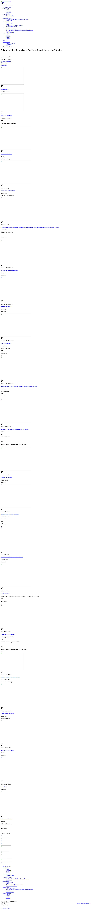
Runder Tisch (4, 786)
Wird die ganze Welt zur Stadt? (8, 190)
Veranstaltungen (9, 23)
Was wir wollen (6, 14)
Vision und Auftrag (10, 15)
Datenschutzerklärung (5, 908)
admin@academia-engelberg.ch (83, 903)
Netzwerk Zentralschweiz (11, 26)
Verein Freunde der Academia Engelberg (14, 25)
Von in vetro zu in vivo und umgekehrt (9, 270)
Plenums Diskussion (5, 593)
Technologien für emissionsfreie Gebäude (10, 514)
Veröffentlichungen (10, 32)
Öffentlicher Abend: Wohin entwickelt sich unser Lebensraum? (15, 429)
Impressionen (8, 44)
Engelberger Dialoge (7, 18)
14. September (4, 65)
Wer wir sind (6, 8)
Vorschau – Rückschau (11, 29)
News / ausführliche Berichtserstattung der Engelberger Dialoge (19, 30)
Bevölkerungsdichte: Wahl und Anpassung (10, 677)
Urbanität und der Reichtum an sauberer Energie (12, 557)
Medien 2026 (8, 12)
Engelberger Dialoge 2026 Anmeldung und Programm (17, 19)
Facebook (8, 36)
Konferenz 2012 (6, 42)
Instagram (8, 37)
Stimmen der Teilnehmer (6, 115)
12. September (4, 62)
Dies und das (6, 27)
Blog (7, 45)
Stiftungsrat (8, 10)
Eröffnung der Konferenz (6, 154)
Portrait (7, 9)
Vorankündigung (4, 89)
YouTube (8, 35)
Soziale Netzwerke (7, 33)
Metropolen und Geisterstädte (7, 713)
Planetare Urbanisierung (6, 477)
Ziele (7, 17)
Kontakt (7, 13)
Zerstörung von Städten (6, 343)
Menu (2, 2)
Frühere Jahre (9, 20)
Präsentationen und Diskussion (8, 634)
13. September (4, 64)
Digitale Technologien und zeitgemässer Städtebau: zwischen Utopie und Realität (19, 386)
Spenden (8, 31)
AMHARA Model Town (6, 306)
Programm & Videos (10, 43)
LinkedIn (8, 38)
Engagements (6, 21)
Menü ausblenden (7, 7)
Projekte (7, 24)
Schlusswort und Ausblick (6, 818)
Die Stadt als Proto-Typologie (7, 750)
